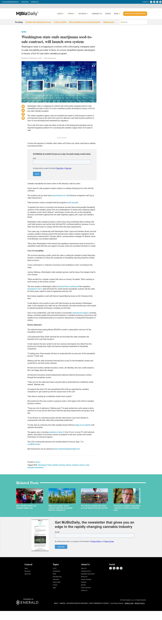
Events (108, 14)
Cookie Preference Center (22, 611)
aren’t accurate (72, 202)
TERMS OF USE (128, 603)
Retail (54, 574)
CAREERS (62, 603)
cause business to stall (60, 195)
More (116, 14)
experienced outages (80, 313)
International (56, 571)
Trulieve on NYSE (60, 22)
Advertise (25, 2)
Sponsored (28, 574)
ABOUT (56, 603)
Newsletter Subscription (135, 14)
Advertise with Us (86, 571)
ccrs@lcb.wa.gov (33, 444)
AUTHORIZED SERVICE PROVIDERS (77, 603)
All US (54, 568)
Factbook (82, 14)
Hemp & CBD (56, 582)
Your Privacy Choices (116, 603)
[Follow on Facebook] (151, 2)
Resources (27, 571)
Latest (59, 14)
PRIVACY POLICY (140, 603)
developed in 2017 (34, 289)
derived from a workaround (68, 286)
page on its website (83, 425)
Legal (54, 587)
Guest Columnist (86, 587)
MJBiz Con (84, 576)
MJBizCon (34, 2)
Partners (83, 585)
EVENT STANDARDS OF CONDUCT (99, 603)
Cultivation (56, 579)
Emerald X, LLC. (129, 600)
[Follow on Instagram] (160, 2)
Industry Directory (86, 579)
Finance (55, 585)
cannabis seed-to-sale (80, 465)
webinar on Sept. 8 (57, 432)
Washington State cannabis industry (51, 465)
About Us (83, 568)
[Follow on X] (157, 2)
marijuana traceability (35, 467)
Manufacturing (57, 576)
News (23, 32)
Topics (70, 14)
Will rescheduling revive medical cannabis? (85, 22)
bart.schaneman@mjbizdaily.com (67, 449)
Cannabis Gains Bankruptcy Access (38, 22)
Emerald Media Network (10, 2)
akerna (68, 465)
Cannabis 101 (97, 14)
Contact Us (84, 590)
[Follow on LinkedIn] (154, 2)
